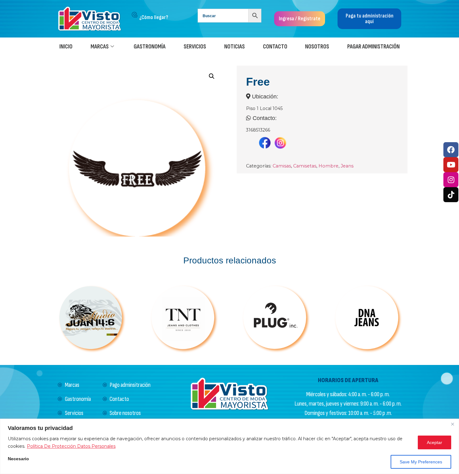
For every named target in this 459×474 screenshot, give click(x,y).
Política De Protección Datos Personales (71, 446)
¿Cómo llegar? (153, 17)
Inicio (65, 46)
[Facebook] (450, 149)
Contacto (275, 46)
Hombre (328, 166)
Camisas (282, 166)
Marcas (100, 46)
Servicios (195, 46)
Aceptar (434, 442)
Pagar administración (373, 46)
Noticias (234, 46)
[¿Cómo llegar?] (134, 15)
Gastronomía (149, 46)
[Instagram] (450, 179)
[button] (211, 76)
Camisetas (304, 166)
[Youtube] (450, 164)
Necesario (18, 459)
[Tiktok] (450, 194)
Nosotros (317, 46)
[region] (229, 446)
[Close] (452, 424)
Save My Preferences (421, 461)
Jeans (347, 166)
